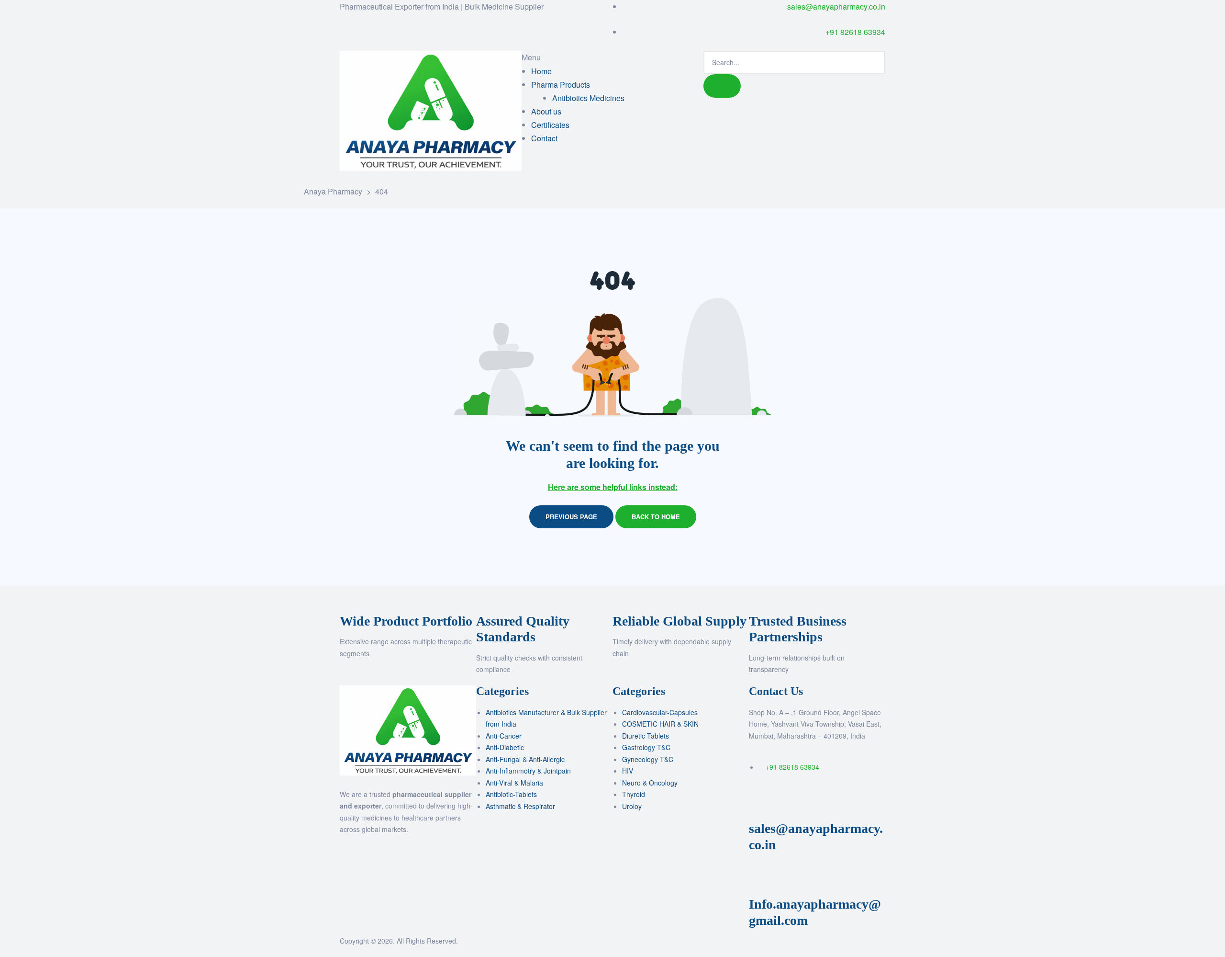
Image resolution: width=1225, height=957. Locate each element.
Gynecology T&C (647, 759)
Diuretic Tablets (645, 736)
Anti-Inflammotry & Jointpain (528, 770)
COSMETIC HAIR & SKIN (660, 724)
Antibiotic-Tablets (511, 794)
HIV (627, 770)
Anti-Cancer (504, 736)
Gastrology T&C (646, 747)
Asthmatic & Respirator (520, 806)
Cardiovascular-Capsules (660, 712)
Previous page (571, 516)
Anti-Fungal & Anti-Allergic (525, 759)
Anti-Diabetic (505, 747)
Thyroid (633, 794)
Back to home (656, 516)
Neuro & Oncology (650, 782)
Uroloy (632, 806)
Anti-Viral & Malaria (514, 782)
